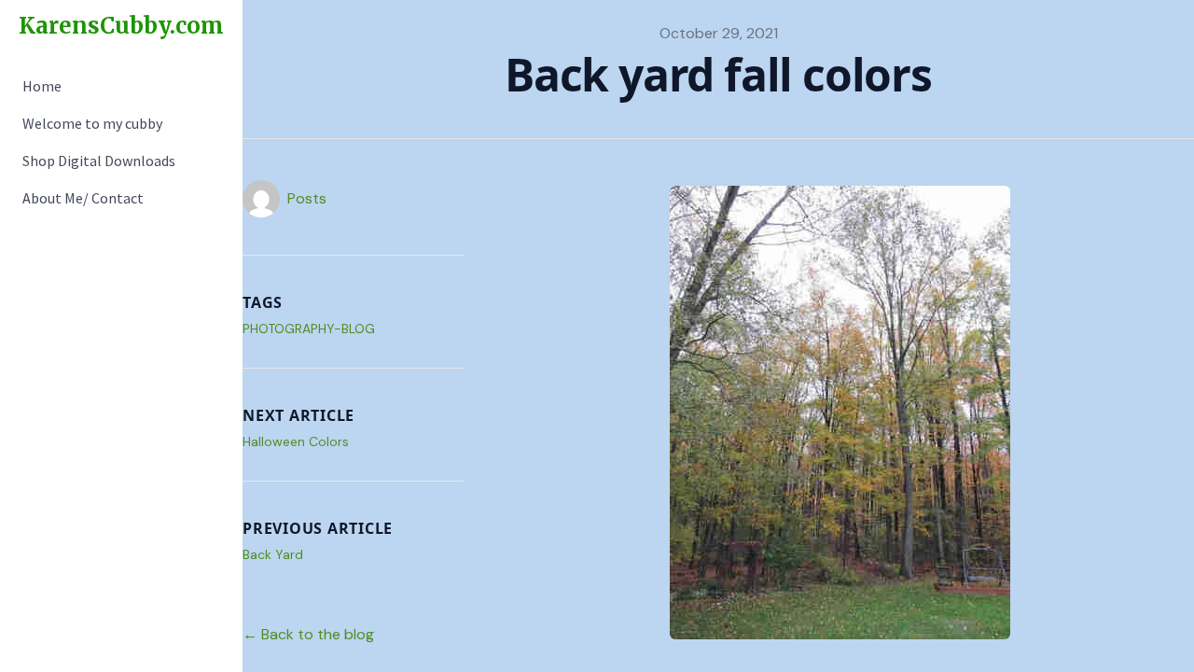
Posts (306, 198)
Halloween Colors (296, 441)
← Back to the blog (308, 634)
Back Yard (273, 554)
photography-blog (309, 328)
